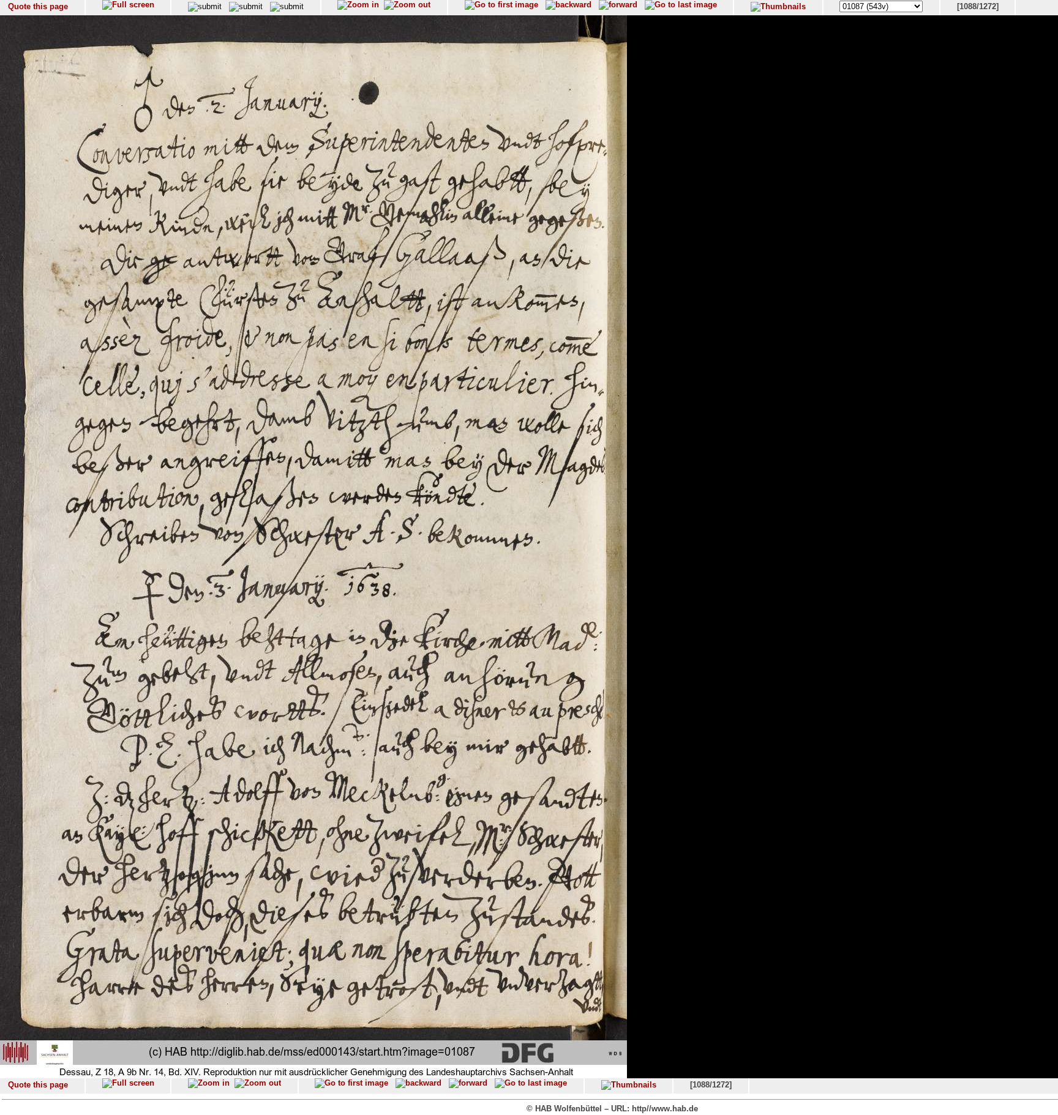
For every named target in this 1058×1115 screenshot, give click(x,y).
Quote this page (38, 6)
